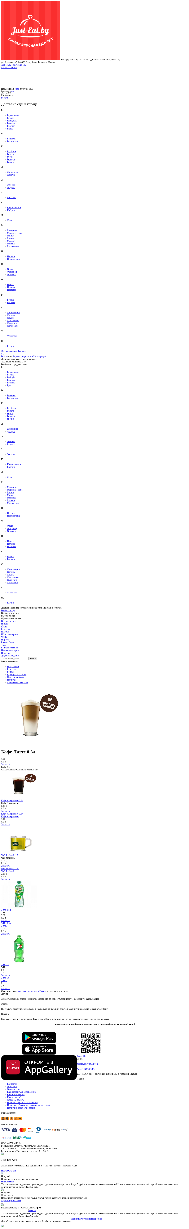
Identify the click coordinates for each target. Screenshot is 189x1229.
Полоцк (11, 287)
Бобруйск (12, 120)
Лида (9, 220)
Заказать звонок (9, 67)
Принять (75, 1218)
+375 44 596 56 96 (86, 1069)
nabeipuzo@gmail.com (87, 1063)
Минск (10, 235)
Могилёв (11, 241)
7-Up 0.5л (6, 910)
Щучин (10, 346)
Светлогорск (13, 312)
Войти (4, 356)
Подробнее (96, 1218)
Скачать (12, 1170)
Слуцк (10, 318)
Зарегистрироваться (23, 356)
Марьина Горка (14, 233)
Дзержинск (12, 172)
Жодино (11, 187)
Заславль (11, 197)
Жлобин (11, 185)
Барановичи (13, 115)
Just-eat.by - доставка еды (13, 65)
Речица (10, 300)
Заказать (5, 764)
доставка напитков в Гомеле (32, 991)
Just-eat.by (82, 1056)
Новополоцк (13, 259)
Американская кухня (17, 682)
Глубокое (11, 151)
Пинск (10, 284)
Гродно (10, 162)
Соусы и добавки (15, 677)
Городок (11, 159)
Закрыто (22, 351)
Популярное (13, 666)
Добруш (11, 174)
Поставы (11, 290)
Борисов (11, 123)
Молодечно (13, 246)
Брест (10, 128)
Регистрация (39, 356)
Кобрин (11, 210)
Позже (4, 1170)
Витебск (11, 138)
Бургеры (11, 669)
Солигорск (12, 326)
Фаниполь (12, 336)
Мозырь (11, 243)
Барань (10, 118)
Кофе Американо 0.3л (12, 800)
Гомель (10, 154)
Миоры (10, 238)
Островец (12, 271)
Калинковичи (14, 207)
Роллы (10, 671)
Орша (10, 269)
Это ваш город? (9, 351)
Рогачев (11, 302)
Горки (10, 156)
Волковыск (12, 141)
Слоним (11, 315)
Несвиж (11, 256)
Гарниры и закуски (16, 674)
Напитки (11, 679)
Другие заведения (10, 655)
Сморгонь (12, 323)
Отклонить (85, 1218)
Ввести (32, 1210)
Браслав (11, 126)
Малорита (12, 230)
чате (17, 89)
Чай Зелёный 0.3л (10, 855)
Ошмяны (11, 274)
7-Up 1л (5, 964)
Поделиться (7, 1181)
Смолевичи (13, 320)
